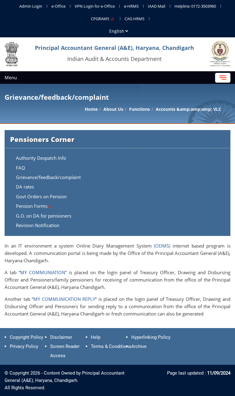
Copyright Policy (26, 337)
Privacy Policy (24, 346)
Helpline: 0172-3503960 (195, 6)
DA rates (25, 187)
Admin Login (30, 6)
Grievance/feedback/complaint (48, 177)
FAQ (20, 168)
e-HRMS (131, 6)
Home (91, 109)
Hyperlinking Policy (150, 337)
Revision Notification (37, 225)
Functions (139, 109)
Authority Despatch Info (41, 158)
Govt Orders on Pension (41, 196)
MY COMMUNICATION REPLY (64, 299)
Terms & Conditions (111, 346)
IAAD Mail (156, 6)
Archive (139, 346)
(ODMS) (162, 246)
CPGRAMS (101, 18)
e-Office (58, 6)
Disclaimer (61, 337)
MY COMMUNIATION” (43, 272)
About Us (113, 109)
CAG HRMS (134, 18)
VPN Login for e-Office (95, 6)
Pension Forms (32, 206)
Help (95, 337)
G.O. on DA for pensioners (43, 216)
